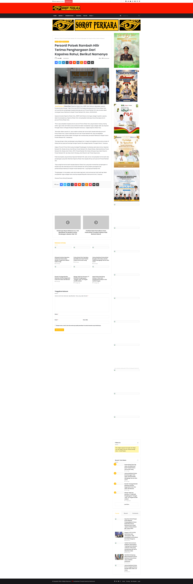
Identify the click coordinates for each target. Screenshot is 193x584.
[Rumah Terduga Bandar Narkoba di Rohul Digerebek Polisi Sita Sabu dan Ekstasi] (63, 270)
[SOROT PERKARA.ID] (66, 8)
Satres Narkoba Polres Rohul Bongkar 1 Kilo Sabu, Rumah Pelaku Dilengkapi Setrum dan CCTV (95, 1)
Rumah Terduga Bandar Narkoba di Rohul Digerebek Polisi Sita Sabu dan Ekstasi (62, 278)
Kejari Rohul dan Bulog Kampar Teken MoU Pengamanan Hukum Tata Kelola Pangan (99, 279)
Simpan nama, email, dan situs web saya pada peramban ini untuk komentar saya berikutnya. (78, 325)
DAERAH (60, 15)
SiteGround (92, 581)
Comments (135, 513)
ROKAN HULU (66, 41)
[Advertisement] (81, 200)
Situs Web (85, 319)
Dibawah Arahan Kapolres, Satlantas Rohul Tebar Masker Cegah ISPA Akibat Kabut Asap (62, 259)
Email (56, 319)
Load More (126, 504)
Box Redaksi (134, 581)
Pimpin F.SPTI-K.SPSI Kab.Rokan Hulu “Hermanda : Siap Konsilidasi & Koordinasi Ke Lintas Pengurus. (131, 536)
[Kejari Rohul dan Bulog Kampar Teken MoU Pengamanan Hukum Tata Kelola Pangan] (100, 270)
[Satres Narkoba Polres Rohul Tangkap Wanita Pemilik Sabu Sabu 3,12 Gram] (119, 567)
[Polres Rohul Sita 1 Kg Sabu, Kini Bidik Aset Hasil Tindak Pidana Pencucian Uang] (82, 251)
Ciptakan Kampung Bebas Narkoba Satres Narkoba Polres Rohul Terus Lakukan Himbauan (130, 558)
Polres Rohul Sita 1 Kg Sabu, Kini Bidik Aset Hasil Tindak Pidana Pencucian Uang (81, 259)
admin (58, 58)
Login (139, 581)
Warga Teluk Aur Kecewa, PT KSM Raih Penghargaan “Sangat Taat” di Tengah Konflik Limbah (81, 279)
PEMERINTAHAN (69, 15)
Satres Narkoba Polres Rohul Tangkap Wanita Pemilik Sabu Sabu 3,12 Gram (130, 568)
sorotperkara (76, 581)
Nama (56, 314)
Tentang (128, 581)
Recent (126, 513)
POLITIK (85, 15)
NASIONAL (78, 15)
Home (54, 15)
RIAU (60, 41)
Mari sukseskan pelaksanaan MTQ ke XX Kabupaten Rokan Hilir (126, 368)
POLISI (90, 15)
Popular (117, 513)
